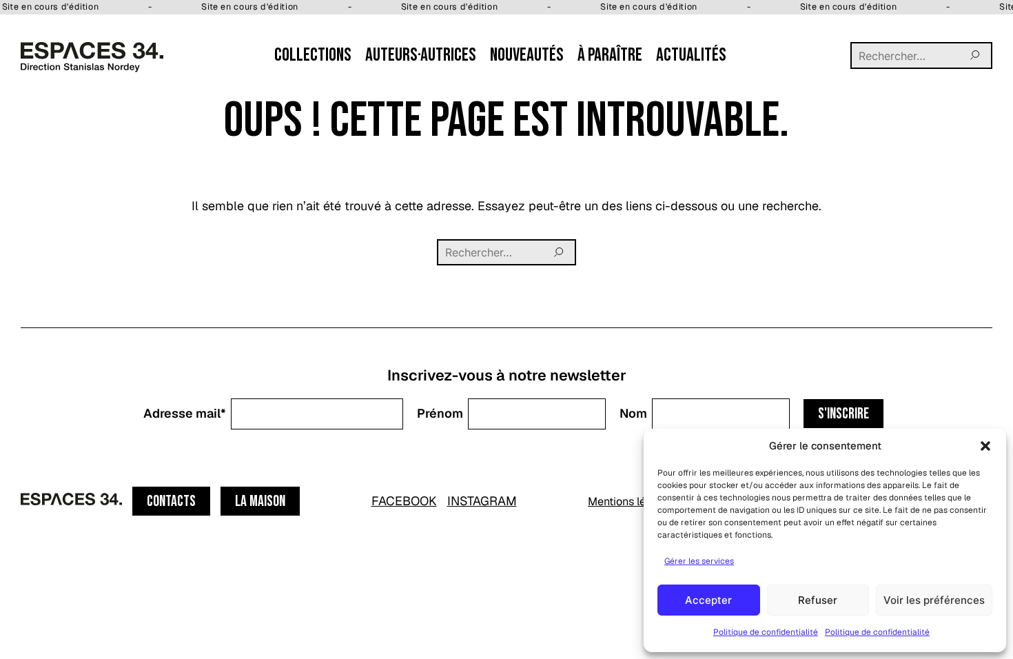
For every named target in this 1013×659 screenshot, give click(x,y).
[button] (985, 446)
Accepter (708, 600)
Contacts (171, 501)
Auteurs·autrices (420, 55)
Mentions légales (630, 501)
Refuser (817, 600)
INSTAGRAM (482, 501)
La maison (260, 501)
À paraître (609, 55)
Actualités (691, 55)
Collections (312, 55)
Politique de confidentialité (765, 632)
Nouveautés (527, 55)
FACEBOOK (404, 501)
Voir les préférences (934, 600)
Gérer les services (699, 561)
